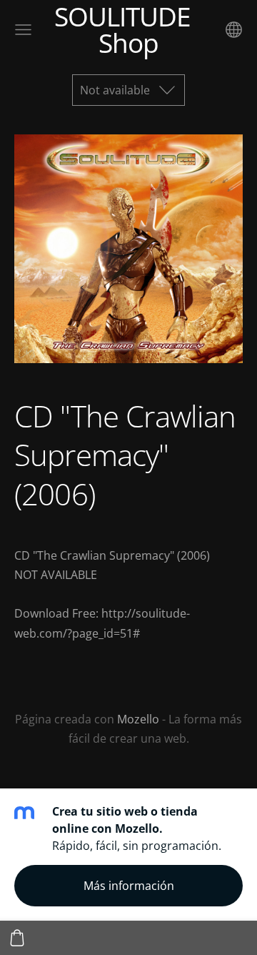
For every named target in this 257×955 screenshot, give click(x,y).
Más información (129, 886)
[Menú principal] (23, 29)
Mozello (138, 719)
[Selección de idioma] (233, 29)
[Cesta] (17, 938)
